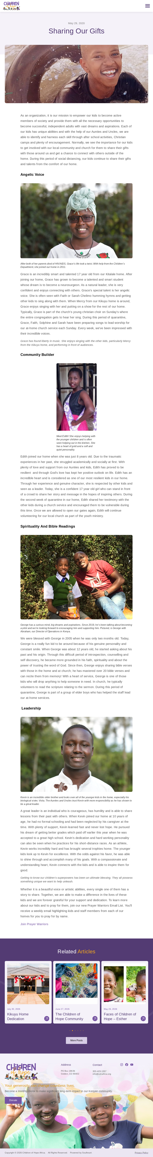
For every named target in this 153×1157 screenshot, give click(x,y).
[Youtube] (131, 1064)
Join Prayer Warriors (34, 924)
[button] (7, 991)
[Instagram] (121, 1064)
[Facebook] (126, 1064)
